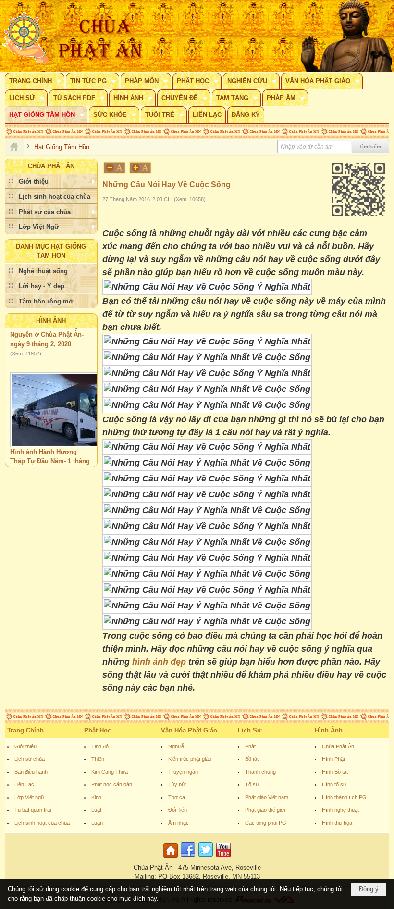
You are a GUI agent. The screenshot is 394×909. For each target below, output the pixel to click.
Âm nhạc (178, 823)
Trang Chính (25, 730)
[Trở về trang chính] (171, 857)
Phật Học (97, 730)
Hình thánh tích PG (344, 797)
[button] (34, 81)
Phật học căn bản (111, 784)
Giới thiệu (25, 746)
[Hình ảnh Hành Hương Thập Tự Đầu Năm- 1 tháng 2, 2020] (60, 403)
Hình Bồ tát (335, 772)
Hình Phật (333, 759)
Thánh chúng (260, 772)
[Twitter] (206, 857)
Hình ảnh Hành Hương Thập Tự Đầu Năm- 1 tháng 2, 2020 (50, 455)
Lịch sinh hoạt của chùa (42, 823)
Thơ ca (176, 797)
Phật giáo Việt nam (266, 797)
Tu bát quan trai (32, 810)
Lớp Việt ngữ (29, 797)
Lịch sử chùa (29, 759)
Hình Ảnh (51, 320)
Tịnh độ (100, 746)
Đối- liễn (177, 810)
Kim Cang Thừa (109, 772)
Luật (96, 810)
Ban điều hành (31, 772)
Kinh (96, 797)
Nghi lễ (176, 746)
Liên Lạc (24, 784)
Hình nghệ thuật (340, 810)
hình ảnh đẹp (159, 662)
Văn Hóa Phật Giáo (189, 730)
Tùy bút (177, 784)
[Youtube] (223, 857)
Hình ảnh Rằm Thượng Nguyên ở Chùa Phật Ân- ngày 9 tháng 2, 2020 (47, 328)
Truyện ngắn (183, 772)
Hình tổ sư (334, 784)
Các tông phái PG (265, 823)
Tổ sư (252, 784)
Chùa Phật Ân (338, 746)
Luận (97, 823)
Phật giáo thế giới (265, 810)
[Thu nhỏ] (114, 167)
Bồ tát (252, 759)
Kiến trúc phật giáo (189, 759)
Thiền (97, 759)
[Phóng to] (141, 167)
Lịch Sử (249, 730)
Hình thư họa (337, 823)
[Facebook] (188, 857)
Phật (250, 746)
